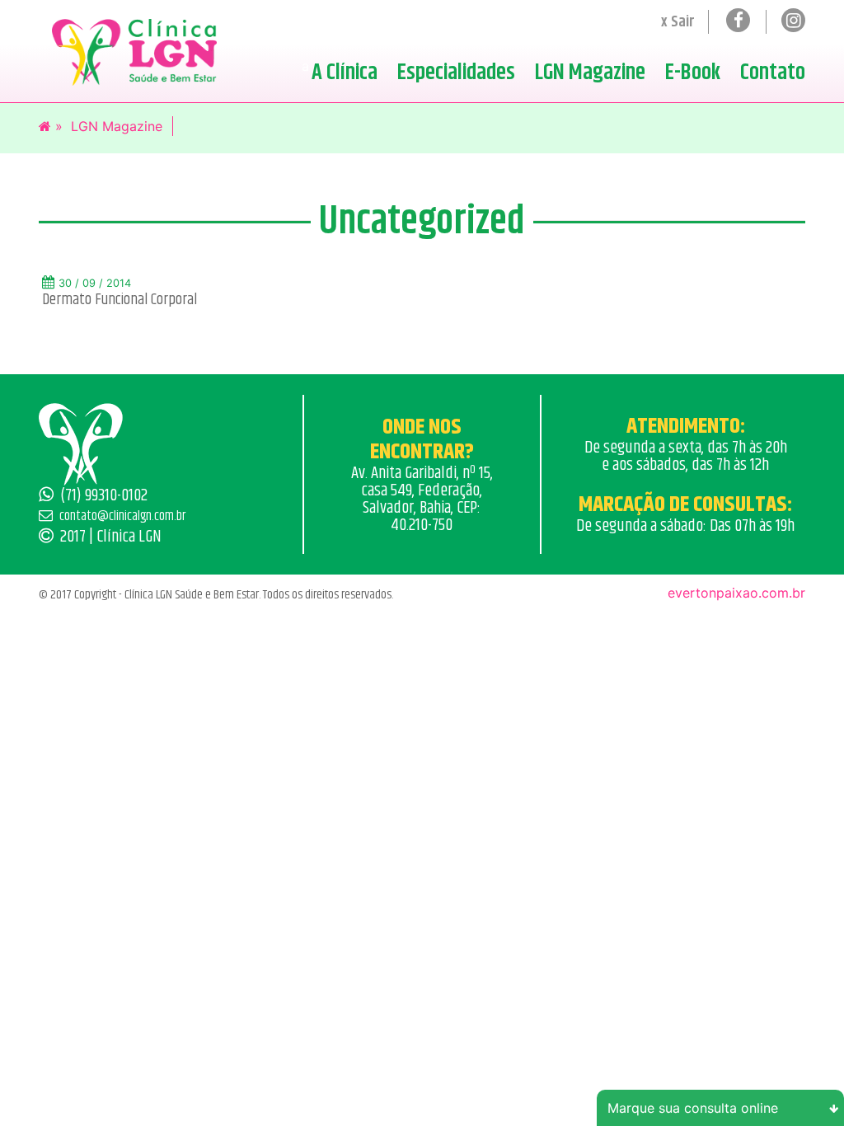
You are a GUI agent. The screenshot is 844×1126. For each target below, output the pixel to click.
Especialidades (456, 72)
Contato (772, 72)
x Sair (678, 22)
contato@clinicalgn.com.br (122, 516)
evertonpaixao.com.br (736, 592)
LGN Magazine (590, 72)
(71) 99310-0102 (104, 495)
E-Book (692, 72)
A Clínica (344, 72)
